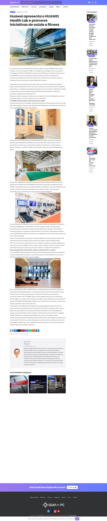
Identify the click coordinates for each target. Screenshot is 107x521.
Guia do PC (42, 515)
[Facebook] (89, 2)
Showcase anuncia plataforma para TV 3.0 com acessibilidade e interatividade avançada (56, 386)
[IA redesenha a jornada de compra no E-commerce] (92, 151)
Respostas (42, 497)
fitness (14, 333)
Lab (24, 333)
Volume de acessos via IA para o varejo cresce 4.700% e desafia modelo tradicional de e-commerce (92, 31)
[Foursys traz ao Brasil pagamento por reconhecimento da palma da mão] (92, 52)
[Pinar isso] (23, 330)
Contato (75, 497)
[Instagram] (95, 2)
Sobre (69, 497)
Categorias (56, 497)
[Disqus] (38, 417)
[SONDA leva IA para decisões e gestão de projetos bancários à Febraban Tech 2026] (92, 81)
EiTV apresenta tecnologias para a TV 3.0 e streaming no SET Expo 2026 (37, 387)
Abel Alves (27, 341)
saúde (27, 333)
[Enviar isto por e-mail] (11, 330)
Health (17, 333)
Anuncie (64, 497)
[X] (92, 2)
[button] (28, 7)
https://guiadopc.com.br (30, 346)
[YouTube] (58, 511)
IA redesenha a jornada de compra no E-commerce (19, 387)
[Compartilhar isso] (15, 330)
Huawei (21, 333)
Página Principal (34, 497)
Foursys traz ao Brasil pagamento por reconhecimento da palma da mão (94, 62)
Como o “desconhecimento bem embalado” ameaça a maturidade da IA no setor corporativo (95, 133)
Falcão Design (72, 515)
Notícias (50, 497)
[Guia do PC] (14, 2)
